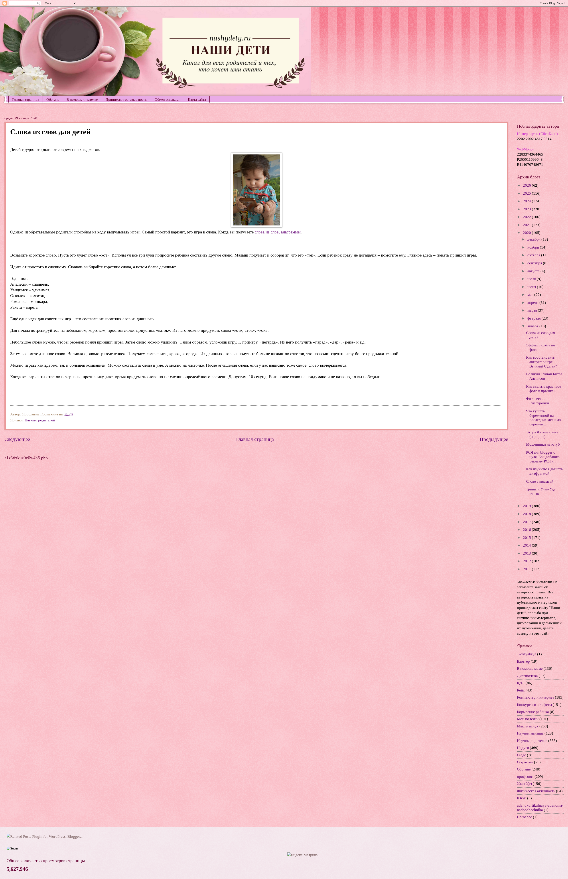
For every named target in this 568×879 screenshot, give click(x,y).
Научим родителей (40, 420)
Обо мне (52, 99)
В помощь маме (530, 668)
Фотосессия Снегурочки (537, 401)
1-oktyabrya (526, 654)
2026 (527, 185)
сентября (535, 263)
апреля (533, 302)
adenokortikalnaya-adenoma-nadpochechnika (540, 807)
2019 (527, 506)
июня (532, 287)
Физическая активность (536, 791)
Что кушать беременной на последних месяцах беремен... (543, 418)
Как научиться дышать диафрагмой (544, 471)
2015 (527, 537)
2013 (527, 553)
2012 (527, 561)
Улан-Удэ (524, 784)
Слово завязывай (539, 481)
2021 (527, 225)
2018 (527, 514)
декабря (534, 239)
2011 (527, 569)
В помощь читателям (82, 99)
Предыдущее (494, 439)
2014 (527, 545)
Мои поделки (527, 719)
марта (532, 310)
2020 (527, 233)
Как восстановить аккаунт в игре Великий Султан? (541, 361)
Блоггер (523, 661)
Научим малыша (530, 733)
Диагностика (527, 676)
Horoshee (524, 817)
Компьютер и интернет (535, 697)
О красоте (525, 762)
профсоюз (525, 776)
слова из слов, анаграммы (278, 232)
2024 (527, 201)
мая (530, 294)
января (533, 326)
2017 (527, 522)
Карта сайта (197, 99)
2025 (527, 193)
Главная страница (25, 99)
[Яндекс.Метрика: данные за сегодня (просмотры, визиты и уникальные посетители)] (302, 854)
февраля (534, 318)
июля (532, 279)
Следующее (17, 439)
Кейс (521, 690)
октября (534, 255)
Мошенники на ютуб (543, 444)
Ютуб (521, 798)
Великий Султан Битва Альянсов (544, 376)
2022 (527, 217)
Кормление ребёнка (533, 712)
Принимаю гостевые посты (126, 99)
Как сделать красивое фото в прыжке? (543, 388)
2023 (527, 209)
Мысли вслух (527, 726)
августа (533, 271)
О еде (521, 755)
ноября (533, 247)
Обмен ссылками (168, 99)
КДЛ (521, 683)
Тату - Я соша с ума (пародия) (542, 434)
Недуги (523, 748)
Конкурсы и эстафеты (534, 705)
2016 (527, 529)
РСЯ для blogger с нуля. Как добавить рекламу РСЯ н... (543, 456)
